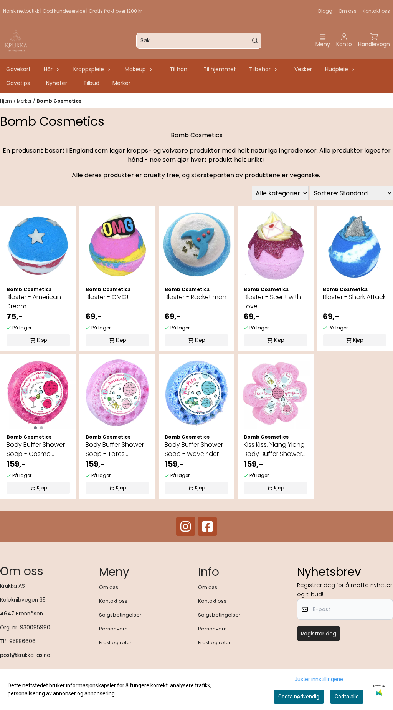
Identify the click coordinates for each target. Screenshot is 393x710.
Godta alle (347, 696)
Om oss (348, 11)
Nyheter (56, 83)
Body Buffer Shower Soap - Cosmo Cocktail (36, 449)
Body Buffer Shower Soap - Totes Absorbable (115, 449)
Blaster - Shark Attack (354, 297)
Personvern (113, 628)
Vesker (303, 69)
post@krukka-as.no (25, 655)
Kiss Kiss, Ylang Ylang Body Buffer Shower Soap (274, 449)
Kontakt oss (376, 11)
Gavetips (18, 83)
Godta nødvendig (298, 696)
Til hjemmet (219, 69)
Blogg (325, 11)
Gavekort (18, 69)
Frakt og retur (115, 642)
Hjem (6, 101)
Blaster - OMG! (107, 297)
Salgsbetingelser (120, 615)
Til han (178, 69)
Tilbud (91, 83)
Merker (121, 83)
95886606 (22, 641)
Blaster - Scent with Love (272, 302)
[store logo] (16, 40)
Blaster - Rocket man (195, 297)
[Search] (255, 40)
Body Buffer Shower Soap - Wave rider (194, 449)
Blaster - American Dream (34, 302)
